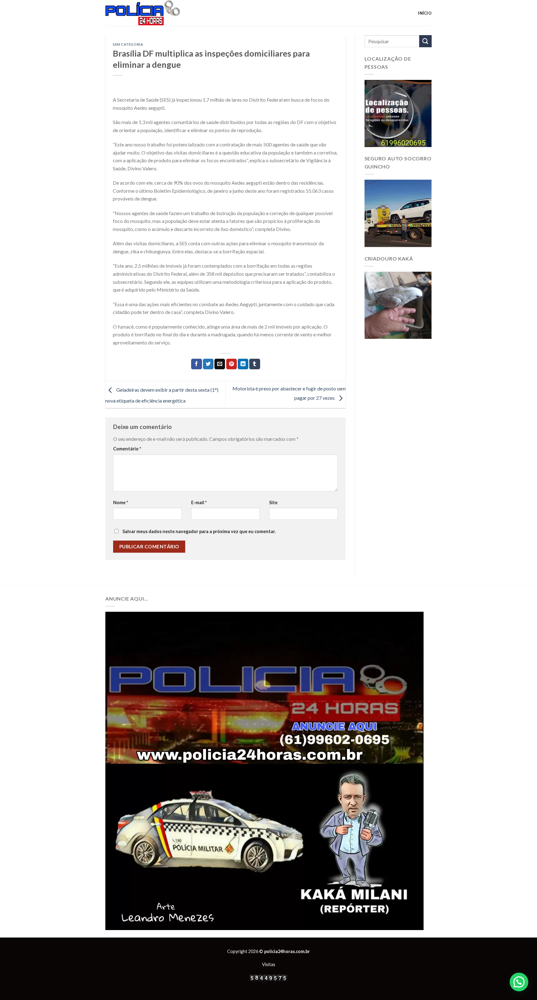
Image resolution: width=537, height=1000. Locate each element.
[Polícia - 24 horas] (153, 13)
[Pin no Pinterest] (231, 364)
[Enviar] (425, 41)
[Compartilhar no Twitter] (208, 364)
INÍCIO (425, 13)
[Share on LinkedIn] (243, 364)
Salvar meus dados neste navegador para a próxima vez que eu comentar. (199, 531)
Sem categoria (128, 44)
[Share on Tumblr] (254, 364)
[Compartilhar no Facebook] (196, 364)
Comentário (127, 448)
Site (273, 502)
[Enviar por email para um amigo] (219, 364)
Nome (120, 502)
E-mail (199, 502)
